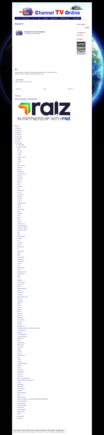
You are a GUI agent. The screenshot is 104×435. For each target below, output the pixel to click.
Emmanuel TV (20, 344)
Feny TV (19, 217)
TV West (19, 361)
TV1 (33, 18)
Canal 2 (19, 349)
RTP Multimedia (21, 236)
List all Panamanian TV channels (33, 33)
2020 (17, 134)
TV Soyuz (19, 153)
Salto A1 (19, 367)
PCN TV (19, 305)
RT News (19, 180)
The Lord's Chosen (22, 336)
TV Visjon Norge (21, 330)
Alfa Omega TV (21, 223)
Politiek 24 (19, 390)
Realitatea (19, 213)
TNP (18, 265)
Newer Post (18, 89)
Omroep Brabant (21, 409)
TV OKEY (45, 18)
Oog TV (19, 394)
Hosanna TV (21, 81)
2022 (17, 130)
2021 (17, 132)
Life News (19, 196)
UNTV (18, 255)
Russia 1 (19, 169)
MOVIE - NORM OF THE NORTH (25, 380)
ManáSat (19, 238)
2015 (17, 143)
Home (17, 18)
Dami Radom (20, 251)
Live (26, 81)
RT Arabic (19, 175)
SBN (18, 232)
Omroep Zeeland (21, 397)
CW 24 (19, 253)
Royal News (20, 301)
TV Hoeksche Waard (22, 363)
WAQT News (20, 292)
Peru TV (19, 269)
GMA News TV (20, 259)
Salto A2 (19, 365)
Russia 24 (19, 167)
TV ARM (19, 161)
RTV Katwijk (20, 384)
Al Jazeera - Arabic (21, 230)
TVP (18, 240)
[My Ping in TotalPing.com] (81, 54)
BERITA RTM (54, 18)
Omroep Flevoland (21, 405)
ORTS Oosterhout (21, 392)
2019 (17, 136)
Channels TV (20, 347)
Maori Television (21, 355)
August (19, 416)
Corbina (19, 205)
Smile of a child (21, 165)
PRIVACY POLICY (65, 18)
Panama (30, 81)
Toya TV (19, 244)
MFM (18, 340)
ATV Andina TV (21, 273)
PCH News (20, 186)
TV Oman (19, 324)
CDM (18, 234)
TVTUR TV (20, 150)
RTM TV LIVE (26, 18)
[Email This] (16, 79)
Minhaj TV (19, 309)
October (20, 144)
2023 (17, 128)
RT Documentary (21, 173)
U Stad (19, 359)
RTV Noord (20, 376)
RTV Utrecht (20, 369)
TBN (18, 163)
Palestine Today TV (22, 288)
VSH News (19, 294)
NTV (18, 188)
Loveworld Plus (21, 342)
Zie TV (19, 357)
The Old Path (20, 257)
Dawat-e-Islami (21, 319)
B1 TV (18, 219)
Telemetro (19, 280)
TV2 (39, 18)
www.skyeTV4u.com (24, 432)
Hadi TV (19, 311)
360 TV (19, 207)
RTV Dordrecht (21, 388)
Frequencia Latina (21, 271)
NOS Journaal (20, 411)
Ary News (19, 321)
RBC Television (21, 267)
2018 (17, 138)
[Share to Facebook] (21, 79)
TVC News (19, 332)
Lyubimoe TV (20, 194)
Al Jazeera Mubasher (22, 226)
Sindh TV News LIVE (22, 296)
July (19, 418)
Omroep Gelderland (22, 401)
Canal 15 (19, 351)
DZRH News (20, 261)
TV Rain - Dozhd (21, 157)
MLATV (19, 413)
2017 (17, 141)
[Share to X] (19, 79)
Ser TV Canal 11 (21, 282)
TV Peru (19, 263)
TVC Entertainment (22, 334)
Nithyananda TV (21, 326)
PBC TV (19, 286)
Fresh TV (19, 201)
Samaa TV (19, 299)
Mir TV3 (19, 192)
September (20, 147)
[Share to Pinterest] (22, 79)
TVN (18, 278)
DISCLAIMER (76, 18)
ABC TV (19, 276)
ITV (18, 249)
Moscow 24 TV (21, 190)
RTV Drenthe (20, 386)
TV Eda (19, 159)
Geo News (19, 313)
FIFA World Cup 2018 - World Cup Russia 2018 (28, 328)
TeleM (18, 211)
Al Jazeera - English (22, 228)
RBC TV (19, 182)
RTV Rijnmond (20, 372)
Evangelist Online (21, 203)
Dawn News (20, 317)
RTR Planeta (20, 171)
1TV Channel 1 (21, 209)
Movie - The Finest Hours (23, 378)
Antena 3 (19, 221)
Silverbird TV (20, 338)
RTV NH (19, 382)
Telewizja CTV (20, 246)
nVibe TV (19, 307)
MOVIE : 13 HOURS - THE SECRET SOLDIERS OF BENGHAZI (32, 399)
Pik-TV (19, 184)
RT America (20, 178)
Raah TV (19, 303)
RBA (18, 148)
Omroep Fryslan (21, 403)
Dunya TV (19, 315)
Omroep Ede (20, 407)
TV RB (18, 155)
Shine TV (19, 353)
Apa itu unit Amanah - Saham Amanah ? (26, 99)
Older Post (70, 89)
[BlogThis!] (18, 79)
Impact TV (19, 198)
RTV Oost (19, 374)
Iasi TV (19, 215)
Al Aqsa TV (20, 290)
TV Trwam (19, 242)
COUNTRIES (80, 35)
